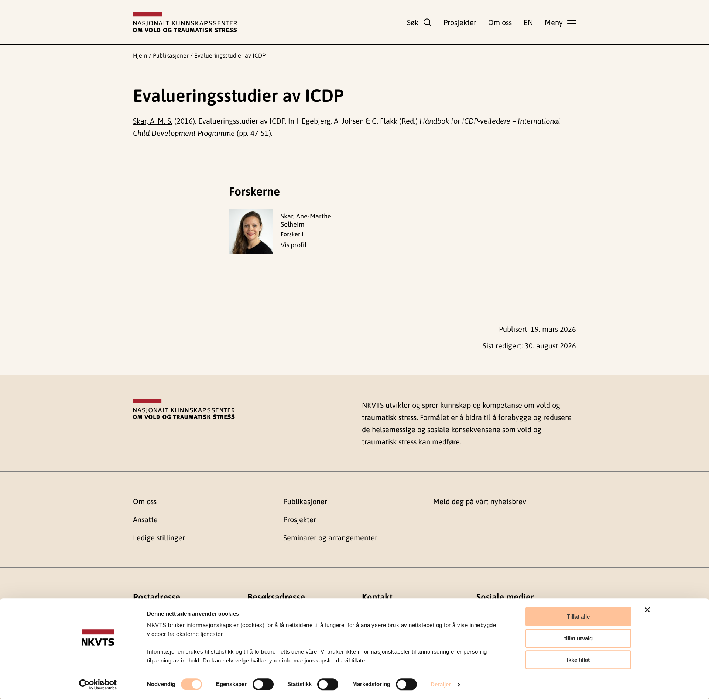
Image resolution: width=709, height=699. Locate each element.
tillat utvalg (578, 638)
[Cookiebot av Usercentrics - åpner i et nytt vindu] (98, 684)
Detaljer (441, 684)
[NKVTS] (185, 22)
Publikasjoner (171, 55)
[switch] (263, 684)
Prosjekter (459, 22)
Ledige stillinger (159, 537)
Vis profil (293, 245)
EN (528, 22)
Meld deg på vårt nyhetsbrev (479, 501)
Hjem (140, 55)
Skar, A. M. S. (152, 121)
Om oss (500, 22)
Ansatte (145, 519)
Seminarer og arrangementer (330, 537)
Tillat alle (578, 616)
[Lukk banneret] (647, 609)
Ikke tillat (578, 660)
